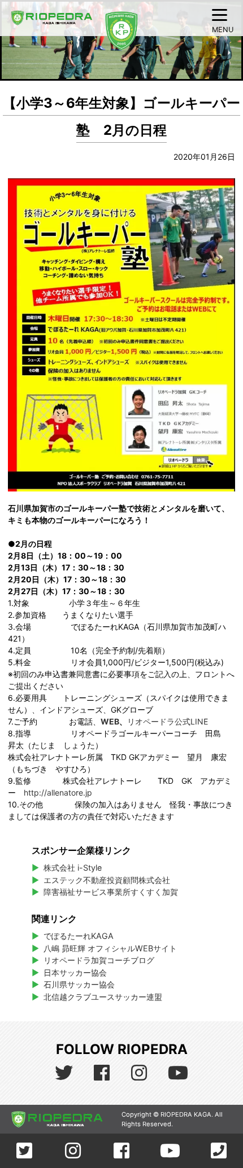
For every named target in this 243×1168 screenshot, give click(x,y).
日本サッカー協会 (75, 972)
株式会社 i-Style (73, 867)
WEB (110, 721)
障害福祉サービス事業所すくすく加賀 (111, 892)
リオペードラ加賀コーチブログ (99, 960)
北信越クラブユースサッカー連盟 (103, 997)
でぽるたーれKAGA (79, 936)
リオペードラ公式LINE (167, 721)
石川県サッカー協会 (79, 984)
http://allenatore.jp (58, 792)
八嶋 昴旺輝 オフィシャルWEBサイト (114, 948)
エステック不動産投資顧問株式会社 (107, 880)
